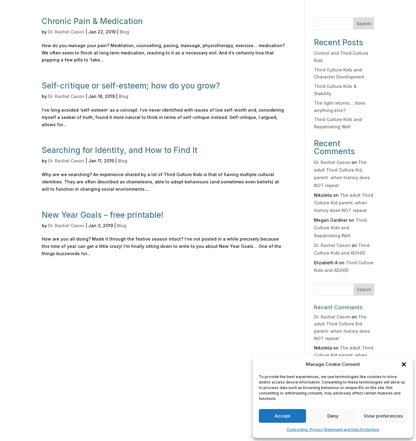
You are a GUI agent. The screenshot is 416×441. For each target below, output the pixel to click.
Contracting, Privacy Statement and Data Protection (333, 429)
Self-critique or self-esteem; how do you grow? (131, 85)
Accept (282, 416)
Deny (333, 416)
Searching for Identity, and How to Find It (119, 150)
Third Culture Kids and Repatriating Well (340, 227)
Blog (124, 31)
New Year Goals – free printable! (103, 215)
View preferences (383, 416)
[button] (404, 364)
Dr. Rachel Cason (66, 31)
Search (363, 23)
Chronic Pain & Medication (92, 21)
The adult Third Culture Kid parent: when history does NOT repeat (343, 203)
